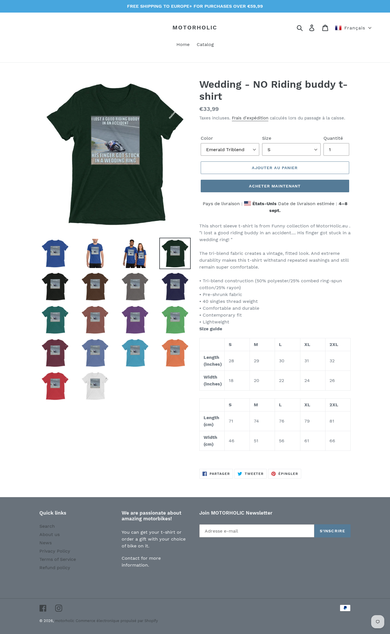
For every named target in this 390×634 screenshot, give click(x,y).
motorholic (194, 27)
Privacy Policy (54, 551)
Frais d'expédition (250, 118)
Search (47, 526)
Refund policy (54, 567)
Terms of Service (57, 559)
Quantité (333, 138)
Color (207, 138)
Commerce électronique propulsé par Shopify (117, 621)
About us (49, 534)
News (45, 542)
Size (266, 138)
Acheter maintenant (275, 186)
